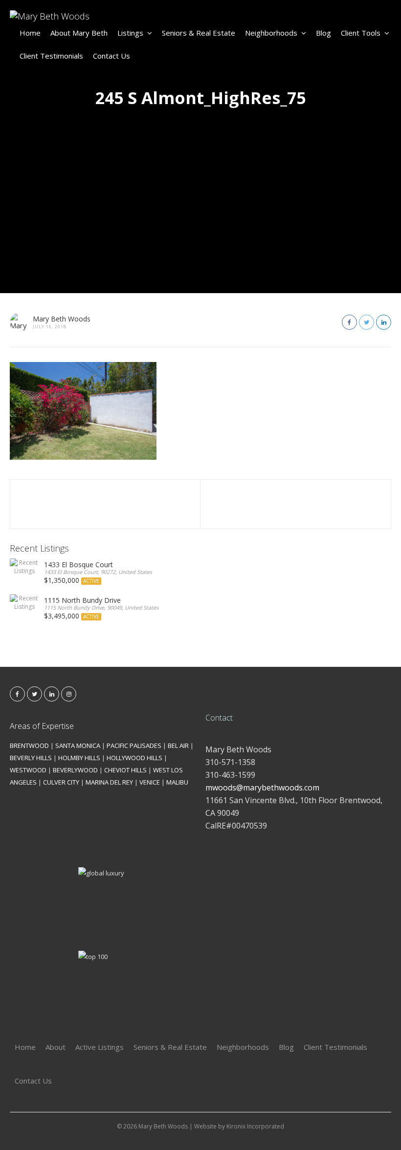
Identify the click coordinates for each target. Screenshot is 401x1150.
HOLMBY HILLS (79, 757)
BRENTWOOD (29, 745)
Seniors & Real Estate (198, 33)
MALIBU (177, 782)
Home (30, 33)
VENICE (149, 782)
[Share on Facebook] (349, 322)
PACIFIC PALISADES (134, 745)
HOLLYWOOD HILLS (134, 757)
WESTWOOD (28, 770)
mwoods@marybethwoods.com (262, 787)
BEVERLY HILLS (31, 757)
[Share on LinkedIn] (383, 322)
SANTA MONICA (77, 745)
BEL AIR (178, 745)
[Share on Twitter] (366, 322)
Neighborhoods (271, 33)
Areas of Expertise (42, 726)
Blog (323, 33)
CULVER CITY (61, 782)
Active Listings (99, 1047)
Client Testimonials (51, 56)
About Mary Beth (79, 33)
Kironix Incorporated (255, 1126)
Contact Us (111, 56)
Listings (130, 33)
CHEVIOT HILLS (125, 770)
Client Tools (360, 33)
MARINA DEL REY (109, 782)
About (55, 1047)
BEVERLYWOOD (75, 770)
